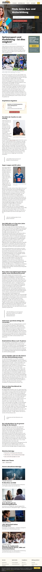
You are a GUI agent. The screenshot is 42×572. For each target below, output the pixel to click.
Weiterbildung (21, 3)
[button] (4, 106)
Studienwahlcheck (15, 564)
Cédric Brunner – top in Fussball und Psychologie (14, 454)
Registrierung (34, 564)
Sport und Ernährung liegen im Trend (12, 456)
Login (33, 565)
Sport (4, 462)
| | (20, 20)
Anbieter (4, 565)
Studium (14, 3)
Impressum (24, 564)
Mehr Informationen (10, 570)
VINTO (5, 277)
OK (37, 568)
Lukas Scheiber (12, 140)
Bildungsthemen (5, 564)
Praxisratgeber (15, 562)
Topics (28, 3)
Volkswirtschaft (8, 462)
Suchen (36, 17)
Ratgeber (33, 3)
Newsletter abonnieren (34, 46)
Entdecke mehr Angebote (14, 112)
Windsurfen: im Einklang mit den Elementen (13, 452)
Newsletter (4, 562)
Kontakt (33, 562)
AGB (23, 565)
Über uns (24, 562)
